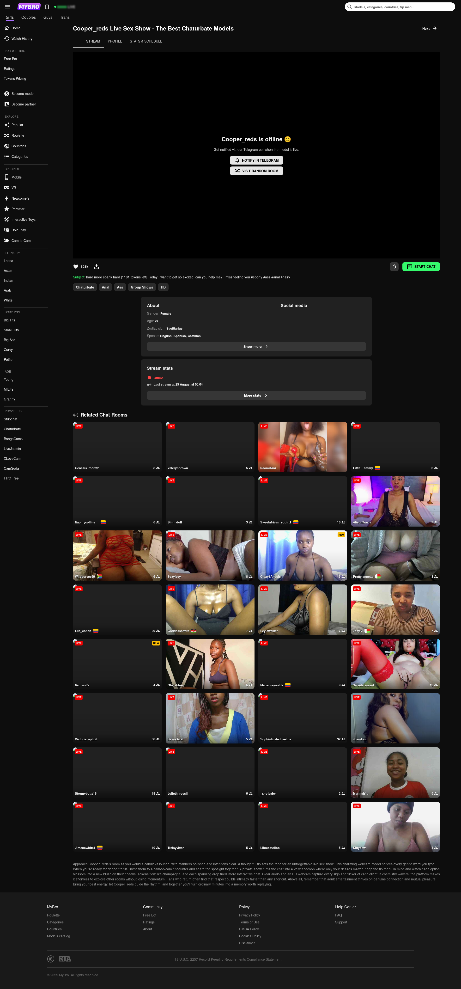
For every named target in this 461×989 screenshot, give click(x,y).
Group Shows (142, 287)
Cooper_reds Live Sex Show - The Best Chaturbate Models (153, 28)
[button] (7, 6)
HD (163, 287)
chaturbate (85, 287)
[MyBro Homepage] (29, 6)
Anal (105, 287)
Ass (120, 287)
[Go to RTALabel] (65, 959)
